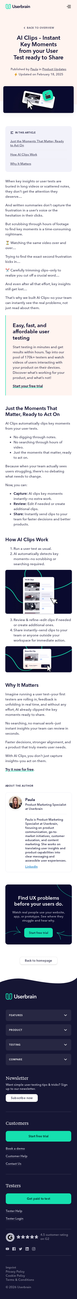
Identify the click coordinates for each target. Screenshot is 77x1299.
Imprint (11, 1267)
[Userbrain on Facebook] (14, 1249)
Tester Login (14, 1218)
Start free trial (38, 933)
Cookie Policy (15, 1276)
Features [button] (16, 1015)
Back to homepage (38, 960)
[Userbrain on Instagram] (33, 1249)
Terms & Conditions (20, 1280)
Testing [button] (15, 1044)
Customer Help (17, 1156)
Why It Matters (20, 164)
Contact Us (13, 1164)
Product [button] (15, 1029)
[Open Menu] (68, 6)
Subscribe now (22, 1098)
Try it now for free (19, 769)
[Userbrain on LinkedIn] (27, 1249)
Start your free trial (28, 386)
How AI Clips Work (23, 154)
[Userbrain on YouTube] (7, 1249)
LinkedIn (31, 867)
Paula (34, 69)
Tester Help (14, 1211)
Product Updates (54, 69)
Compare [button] (15, 1059)
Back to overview (40, 27)
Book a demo (15, 1148)
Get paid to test (38, 1199)
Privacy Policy (15, 1271)
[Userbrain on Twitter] (20, 1249)
